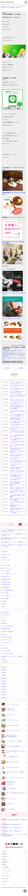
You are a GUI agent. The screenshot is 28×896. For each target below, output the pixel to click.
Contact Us (4, 881)
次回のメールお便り (5, 565)
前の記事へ (7, 368)
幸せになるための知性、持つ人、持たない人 (13, 353)
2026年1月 (3, 686)
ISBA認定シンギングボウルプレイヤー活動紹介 (11, 656)
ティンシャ (3, 562)
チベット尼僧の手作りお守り (7, 590)
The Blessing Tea (5, 576)
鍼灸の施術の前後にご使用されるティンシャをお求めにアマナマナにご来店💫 (13, 538)
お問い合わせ (5, 878)
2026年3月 (3, 681)
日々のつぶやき (4, 648)
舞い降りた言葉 (4, 598)
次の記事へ (20, 368)
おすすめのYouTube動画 (6, 631)
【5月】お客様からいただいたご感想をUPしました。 (12, 827)
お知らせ (3, 634)
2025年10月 (4, 694)
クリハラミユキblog (6, 361)
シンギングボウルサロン (6, 639)
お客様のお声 (4, 623)
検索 (20, 524)
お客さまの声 (4, 551)
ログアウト (4, 884)
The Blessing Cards (5, 628)
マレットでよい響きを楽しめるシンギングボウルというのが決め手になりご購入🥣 (13, 530)
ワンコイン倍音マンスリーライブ (8, 573)
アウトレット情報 (5, 570)
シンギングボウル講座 (6, 637)
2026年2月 (3, 683)
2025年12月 (4, 689)
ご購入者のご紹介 (5, 612)
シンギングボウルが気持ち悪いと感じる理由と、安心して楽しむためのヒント (17, 396)
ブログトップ (14, 361)
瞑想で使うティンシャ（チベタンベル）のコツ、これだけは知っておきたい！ (17, 472)
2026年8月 (3, 667)
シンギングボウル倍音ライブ (7, 626)
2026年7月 (3, 670)
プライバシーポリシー (7, 870)
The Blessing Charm (6, 584)
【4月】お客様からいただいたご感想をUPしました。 (12, 830)
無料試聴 (4, 853)
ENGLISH (4, 851)
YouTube (3, 620)
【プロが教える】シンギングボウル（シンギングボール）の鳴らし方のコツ (17, 432)
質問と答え (4, 859)
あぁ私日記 (3, 601)
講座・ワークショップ (6, 568)
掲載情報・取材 (5, 862)
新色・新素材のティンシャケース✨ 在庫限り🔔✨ (12, 542)
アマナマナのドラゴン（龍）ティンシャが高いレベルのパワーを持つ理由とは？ (17, 411)
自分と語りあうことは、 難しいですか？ (12, 350)
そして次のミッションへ (8, 351)
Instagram (3, 659)
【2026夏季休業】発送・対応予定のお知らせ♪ (11, 824)
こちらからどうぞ (6, 157)
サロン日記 (3, 604)
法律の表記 (4, 864)
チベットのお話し (5, 592)
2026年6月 (3, 672)
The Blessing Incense (6, 579)
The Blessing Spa (5, 587)
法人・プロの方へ (6, 875)
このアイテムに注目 (5, 650)
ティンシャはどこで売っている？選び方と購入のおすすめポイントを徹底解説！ (17, 495)
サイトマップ (5, 873)
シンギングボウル (5, 559)
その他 (2, 606)
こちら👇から (5, 269)
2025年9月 (3, 697)
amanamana (20, 361)
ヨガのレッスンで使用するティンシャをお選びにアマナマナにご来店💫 (13, 545)
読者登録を (11, 269)
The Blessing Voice (5, 581)
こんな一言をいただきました (7, 653)
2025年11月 (4, 692)
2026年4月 (3, 678)
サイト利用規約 (5, 867)
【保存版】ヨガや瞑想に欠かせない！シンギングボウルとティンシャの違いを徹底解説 (17, 407)
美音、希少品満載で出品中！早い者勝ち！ (11, 318)
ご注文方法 (4, 856)
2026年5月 (3, 675)
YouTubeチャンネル (5, 554)
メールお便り (4, 661)
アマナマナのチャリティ (6, 595)
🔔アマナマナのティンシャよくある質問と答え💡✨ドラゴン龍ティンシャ (13, 534)
